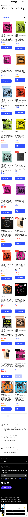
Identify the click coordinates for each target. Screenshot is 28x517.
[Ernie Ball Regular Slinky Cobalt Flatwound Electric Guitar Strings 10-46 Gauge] (7, 322)
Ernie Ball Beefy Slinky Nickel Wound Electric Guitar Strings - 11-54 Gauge (19, 137)
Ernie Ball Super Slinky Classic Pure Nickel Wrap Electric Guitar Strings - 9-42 (7, 72)
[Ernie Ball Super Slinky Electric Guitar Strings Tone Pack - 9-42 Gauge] (21, 354)
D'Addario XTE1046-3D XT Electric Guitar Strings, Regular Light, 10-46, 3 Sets (20, 168)
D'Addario (17, 164)
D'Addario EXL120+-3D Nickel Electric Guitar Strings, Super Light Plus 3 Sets (20, 267)
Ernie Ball (3, 34)
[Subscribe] (25, 475)
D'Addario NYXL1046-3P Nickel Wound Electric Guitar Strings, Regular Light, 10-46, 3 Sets (6, 234)
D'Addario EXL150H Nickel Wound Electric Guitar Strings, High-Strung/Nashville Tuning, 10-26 (20, 399)
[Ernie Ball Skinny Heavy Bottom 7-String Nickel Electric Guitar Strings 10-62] (7, 255)
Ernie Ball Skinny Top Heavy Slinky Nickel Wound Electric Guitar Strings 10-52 (21, 104)
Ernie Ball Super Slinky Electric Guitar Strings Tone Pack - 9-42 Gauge (21, 366)
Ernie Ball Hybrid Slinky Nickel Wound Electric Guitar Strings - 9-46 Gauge (21, 71)
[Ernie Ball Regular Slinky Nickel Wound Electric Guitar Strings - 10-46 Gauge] (21, 27)
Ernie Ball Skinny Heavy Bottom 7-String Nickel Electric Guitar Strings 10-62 (6, 268)
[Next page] (20, 416)
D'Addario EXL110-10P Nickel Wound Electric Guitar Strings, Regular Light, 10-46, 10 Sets (6, 399)
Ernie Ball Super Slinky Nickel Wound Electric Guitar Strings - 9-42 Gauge (7, 39)
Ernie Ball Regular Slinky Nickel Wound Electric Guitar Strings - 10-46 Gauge (20, 39)
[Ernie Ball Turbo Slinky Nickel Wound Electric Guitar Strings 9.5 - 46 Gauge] (21, 322)
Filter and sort (6, 17)
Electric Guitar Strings (20, 165)
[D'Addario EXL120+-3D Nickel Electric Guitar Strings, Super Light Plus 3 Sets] (21, 255)
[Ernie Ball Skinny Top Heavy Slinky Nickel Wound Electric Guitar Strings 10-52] (21, 92)
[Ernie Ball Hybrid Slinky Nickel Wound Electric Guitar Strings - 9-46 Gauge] (21, 59)
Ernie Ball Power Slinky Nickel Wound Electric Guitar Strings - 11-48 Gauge (20, 202)
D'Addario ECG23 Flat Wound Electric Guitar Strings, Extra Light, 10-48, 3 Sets (7, 301)
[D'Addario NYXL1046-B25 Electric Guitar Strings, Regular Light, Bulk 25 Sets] (21, 223)
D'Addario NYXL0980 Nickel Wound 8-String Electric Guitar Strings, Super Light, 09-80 (20, 301)
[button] (26, 1)
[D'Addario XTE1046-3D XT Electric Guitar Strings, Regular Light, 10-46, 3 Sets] (21, 156)
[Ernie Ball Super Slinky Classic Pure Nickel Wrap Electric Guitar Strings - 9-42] (7, 59)
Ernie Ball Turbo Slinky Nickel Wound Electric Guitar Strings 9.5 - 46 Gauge (19, 334)
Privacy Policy (19, 478)
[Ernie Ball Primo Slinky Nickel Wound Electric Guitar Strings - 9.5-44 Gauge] (7, 92)
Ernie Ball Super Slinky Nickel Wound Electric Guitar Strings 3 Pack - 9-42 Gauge (6, 202)
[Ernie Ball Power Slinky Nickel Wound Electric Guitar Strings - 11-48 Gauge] (21, 189)
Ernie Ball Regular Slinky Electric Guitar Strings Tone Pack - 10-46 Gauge (7, 136)
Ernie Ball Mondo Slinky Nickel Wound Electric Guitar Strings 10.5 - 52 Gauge (6, 169)
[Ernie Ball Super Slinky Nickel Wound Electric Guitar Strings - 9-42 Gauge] (7, 27)
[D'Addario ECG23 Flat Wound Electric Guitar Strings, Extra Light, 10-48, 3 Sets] (7, 289)
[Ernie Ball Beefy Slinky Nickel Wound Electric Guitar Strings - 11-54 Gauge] (21, 124)
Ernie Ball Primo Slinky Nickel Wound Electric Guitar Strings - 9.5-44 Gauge (6, 104)
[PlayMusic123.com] (14, 1)
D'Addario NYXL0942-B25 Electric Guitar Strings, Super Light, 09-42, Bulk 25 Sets (7, 366)
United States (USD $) (5, 495)
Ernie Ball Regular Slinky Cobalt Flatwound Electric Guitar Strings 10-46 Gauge (7, 334)
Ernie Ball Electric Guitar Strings (7, 36)
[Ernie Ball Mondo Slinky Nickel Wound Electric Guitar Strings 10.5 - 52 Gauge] (7, 156)
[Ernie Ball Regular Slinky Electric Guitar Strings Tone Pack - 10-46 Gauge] (7, 124)
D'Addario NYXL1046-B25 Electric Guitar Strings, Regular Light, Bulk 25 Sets (21, 234)
